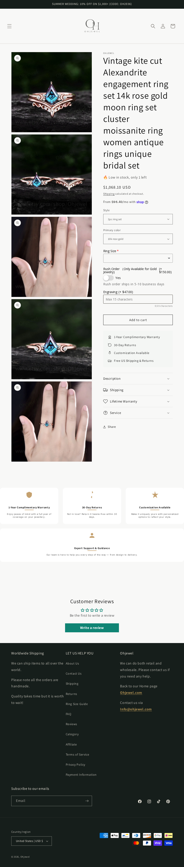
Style (106, 210)
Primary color (111, 230)
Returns (71, 694)
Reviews (71, 724)
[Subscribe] (87, 801)
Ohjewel (25, 856)
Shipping (109, 193)
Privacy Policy (75, 765)
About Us (72, 663)
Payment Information (81, 775)
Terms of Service (77, 754)
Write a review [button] (92, 627)
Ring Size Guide (77, 704)
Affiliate (71, 744)
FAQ (68, 714)
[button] (9, 26)
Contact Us (74, 673)
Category (72, 734)
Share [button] (112, 427)
